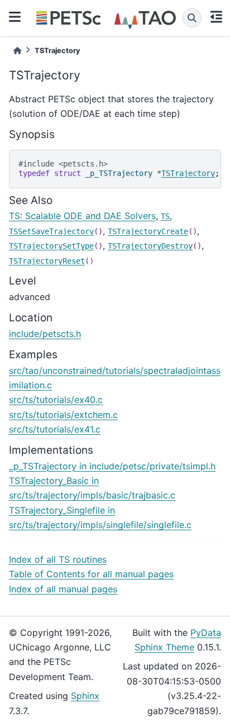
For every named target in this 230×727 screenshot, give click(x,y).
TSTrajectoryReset (47, 260)
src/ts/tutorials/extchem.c (63, 414)
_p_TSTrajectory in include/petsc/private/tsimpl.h (112, 466)
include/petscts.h (45, 333)
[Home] (17, 50)
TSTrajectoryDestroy (150, 245)
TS (165, 216)
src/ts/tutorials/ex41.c (54, 429)
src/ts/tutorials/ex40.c (56, 399)
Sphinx (85, 695)
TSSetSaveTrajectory (51, 231)
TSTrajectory (188, 173)
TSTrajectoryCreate (148, 231)
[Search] (192, 17)
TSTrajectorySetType (51, 245)
